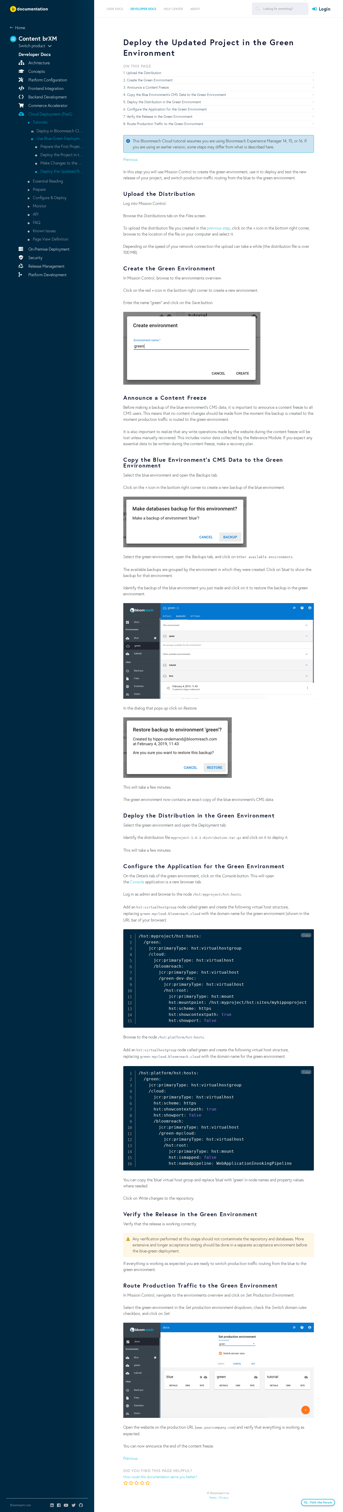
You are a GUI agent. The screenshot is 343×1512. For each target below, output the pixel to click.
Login (324, 9)
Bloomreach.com (20, 1505)
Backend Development (47, 96)
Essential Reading (47, 181)
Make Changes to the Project (61, 162)
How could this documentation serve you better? (160, 1476)
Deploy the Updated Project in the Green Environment (61, 171)
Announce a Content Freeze (148, 87)
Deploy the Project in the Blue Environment (61, 154)
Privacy (223, 1497)
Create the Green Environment (150, 80)
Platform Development (47, 274)
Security (34, 257)
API (35, 214)
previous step (218, 227)
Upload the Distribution (143, 72)
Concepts (36, 71)
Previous (130, 159)
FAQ (36, 222)
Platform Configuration (47, 79)
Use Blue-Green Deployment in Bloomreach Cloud (60, 138)
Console (137, 881)
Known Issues (44, 230)
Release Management (46, 266)
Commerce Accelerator (47, 105)
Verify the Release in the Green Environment (159, 116)
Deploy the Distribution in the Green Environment (164, 101)
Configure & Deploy (49, 197)
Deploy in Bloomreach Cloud (60, 130)
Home (20, 27)
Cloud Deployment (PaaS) (49, 114)
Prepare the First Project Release (61, 146)
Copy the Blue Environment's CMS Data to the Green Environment (176, 94)
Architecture (38, 62)
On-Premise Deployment (48, 249)
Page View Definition (50, 239)
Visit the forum (321, 1502)
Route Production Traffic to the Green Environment (165, 123)
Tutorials (39, 122)
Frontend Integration (45, 88)
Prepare (39, 189)
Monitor (39, 205)
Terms (212, 1497)
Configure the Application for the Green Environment (167, 109)
